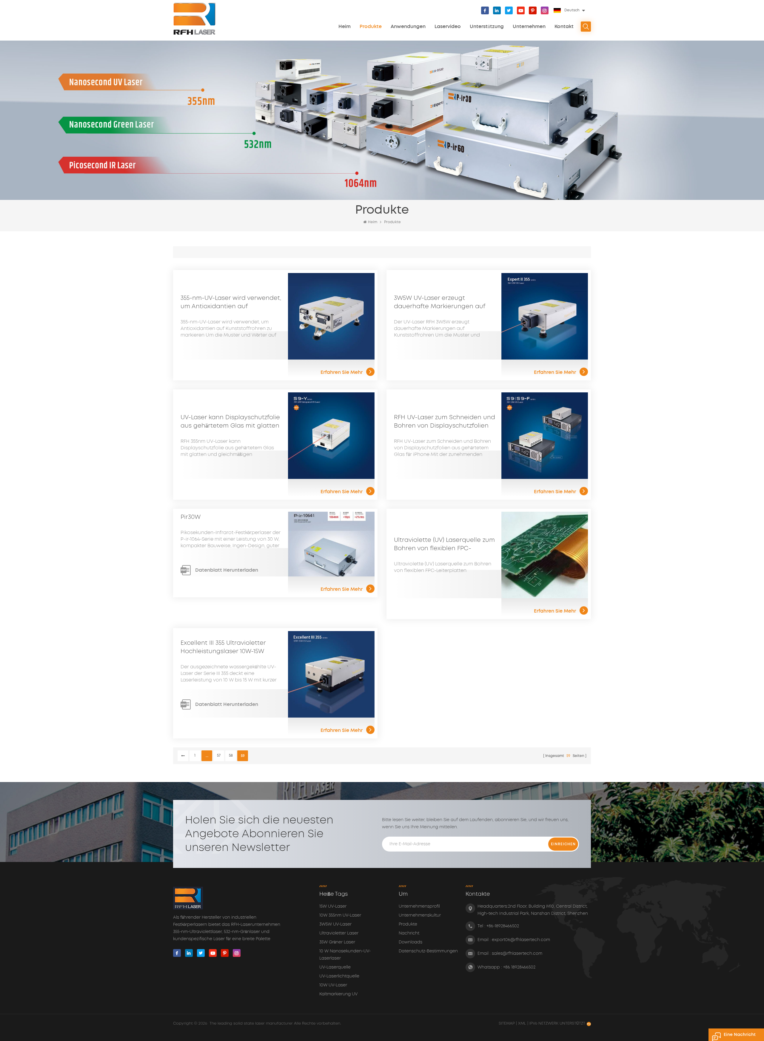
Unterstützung (487, 26)
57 (219, 755)
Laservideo (448, 26)
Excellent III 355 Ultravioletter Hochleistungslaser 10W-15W (223, 647)
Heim (344, 26)
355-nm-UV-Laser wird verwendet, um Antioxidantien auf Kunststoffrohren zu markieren (231, 303)
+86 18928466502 (519, 967)
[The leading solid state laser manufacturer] (194, 18)
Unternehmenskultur (420, 915)
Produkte (371, 26)
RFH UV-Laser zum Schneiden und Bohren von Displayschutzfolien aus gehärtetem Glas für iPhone (444, 422)
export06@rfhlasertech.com (521, 940)
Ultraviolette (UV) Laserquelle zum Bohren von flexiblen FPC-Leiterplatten (444, 545)
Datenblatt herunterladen (226, 570)
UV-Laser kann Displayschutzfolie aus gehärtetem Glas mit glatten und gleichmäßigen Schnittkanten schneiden (231, 422)
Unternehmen (529, 26)
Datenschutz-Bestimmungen (428, 951)
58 (231, 755)
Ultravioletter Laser (338, 933)
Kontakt (564, 26)
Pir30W (191, 517)
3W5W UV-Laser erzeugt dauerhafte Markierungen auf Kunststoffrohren (439, 303)
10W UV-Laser (333, 985)
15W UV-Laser (332, 906)
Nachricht (409, 933)
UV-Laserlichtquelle (339, 976)
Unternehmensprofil (419, 906)
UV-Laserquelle (335, 967)
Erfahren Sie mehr (342, 372)
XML (522, 1023)
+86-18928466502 (502, 926)
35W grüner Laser (337, 942)
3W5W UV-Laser (335, 924)
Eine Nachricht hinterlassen (740, 1037)
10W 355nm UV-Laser (340, 915)
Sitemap (507, 1023)
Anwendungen (408, 26)
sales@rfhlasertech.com (517, 953)
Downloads (410, 942)
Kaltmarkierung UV (338, 994)
